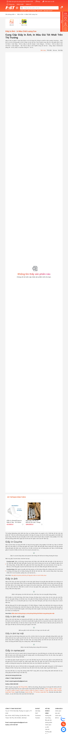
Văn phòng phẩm (10, 14)
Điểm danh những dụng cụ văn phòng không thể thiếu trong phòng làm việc (33, 613)
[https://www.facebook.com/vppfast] (63, 729)
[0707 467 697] (63, 724)
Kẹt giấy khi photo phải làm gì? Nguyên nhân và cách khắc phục (29, 575)
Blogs (38, 1)
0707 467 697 (14, 724)
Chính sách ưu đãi (49, 1)
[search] (22, 7)
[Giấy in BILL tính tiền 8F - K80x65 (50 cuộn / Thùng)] (34, 509)
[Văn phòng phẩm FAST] (10, 8)
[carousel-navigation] (6, 23)
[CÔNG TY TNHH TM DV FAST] (63, 718)
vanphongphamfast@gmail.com (18, 722)
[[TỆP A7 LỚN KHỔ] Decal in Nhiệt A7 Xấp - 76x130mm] (14, 509)
